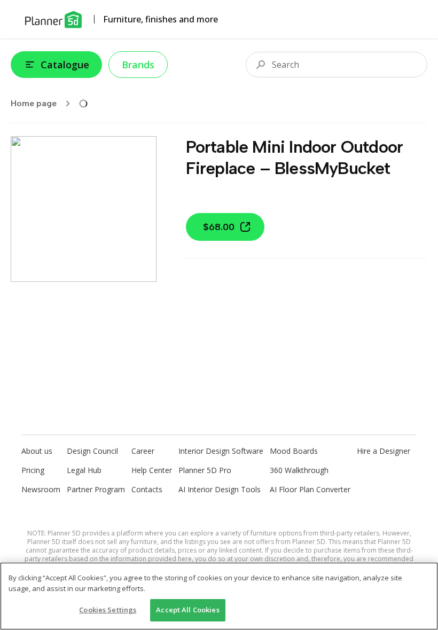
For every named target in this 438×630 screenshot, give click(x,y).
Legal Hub (84, 470)
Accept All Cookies (187, 610)
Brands (138, 64)
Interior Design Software (220, 451)
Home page (34, 103)
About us (36, 451)
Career (142, 451)
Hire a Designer (383, 451)
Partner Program (96, 489)
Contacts (146, 489)
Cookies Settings (107, 610)
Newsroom (40, 489)
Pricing (32, 470)
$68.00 (218, 227)
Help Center (151, 470)
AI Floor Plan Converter (310, 489)
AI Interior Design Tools (219, 489)
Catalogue (65, 64)
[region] (219, 596)
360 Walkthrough (299, 470)
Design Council (92, 451)
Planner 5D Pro (204, 470)
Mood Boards (294, 451)
